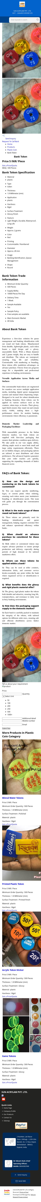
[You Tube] (3, 1100)
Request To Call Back (10, 141)
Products (11, 147)
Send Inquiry (10, 138)
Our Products (8, 1114)
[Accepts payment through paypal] (21, 1128)
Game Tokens (9, 1056)
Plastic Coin (12, 150)
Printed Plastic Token (13, 884)
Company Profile (10, 1111)
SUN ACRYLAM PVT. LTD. (22, 12)
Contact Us (8, 1117)
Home (9, 144)
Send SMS (22, 1181)
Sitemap (7, 1121)
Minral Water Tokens (12, 797)
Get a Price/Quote (9, 165)
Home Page (8, 1108)
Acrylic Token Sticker (13, 970)
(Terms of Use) (23, 1192)
